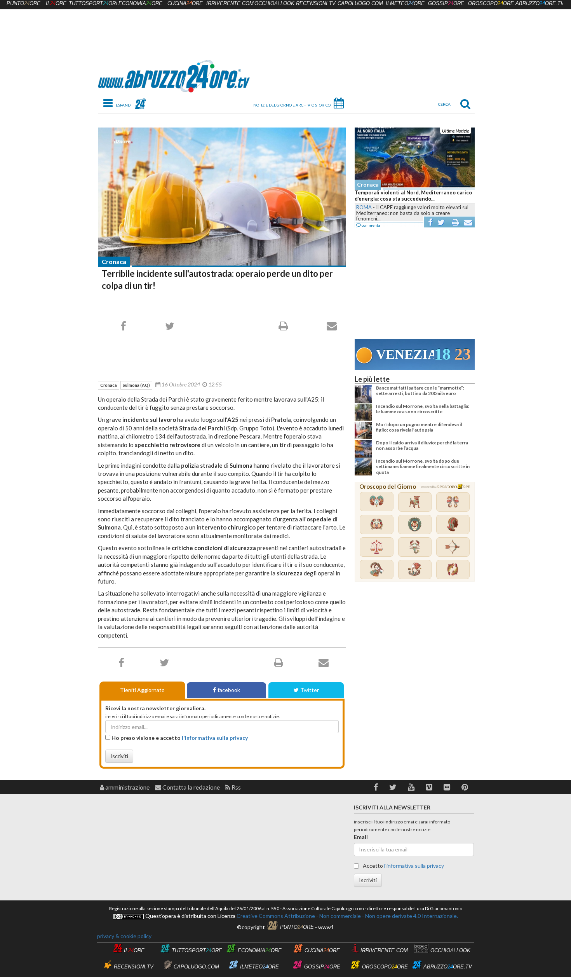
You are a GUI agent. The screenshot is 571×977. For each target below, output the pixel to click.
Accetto (403, 865)
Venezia (405, 354)
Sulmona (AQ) (136, 385)
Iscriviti (119, 756)
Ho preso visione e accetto (179, 737)
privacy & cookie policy (124, 936)
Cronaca (114, 261)
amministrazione (127, 787)
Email (361, 837)
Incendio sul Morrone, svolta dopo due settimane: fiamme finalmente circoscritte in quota (423, 466)
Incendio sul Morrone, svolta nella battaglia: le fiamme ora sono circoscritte (422, 408)
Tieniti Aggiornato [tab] (142, 690)
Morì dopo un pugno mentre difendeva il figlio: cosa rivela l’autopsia (419, 427)
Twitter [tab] (309, 690)
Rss (235, 787)
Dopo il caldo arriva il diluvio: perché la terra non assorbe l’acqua (422, 445)
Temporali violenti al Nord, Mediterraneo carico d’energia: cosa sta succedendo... (413, 195)
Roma (364, 207)
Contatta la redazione (190, 787)
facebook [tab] (229, 690)
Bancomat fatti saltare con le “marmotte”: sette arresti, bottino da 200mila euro (420, 390)
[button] (376, 787)
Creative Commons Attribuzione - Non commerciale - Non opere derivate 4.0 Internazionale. (346, 915)
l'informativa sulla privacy (215, 737)
